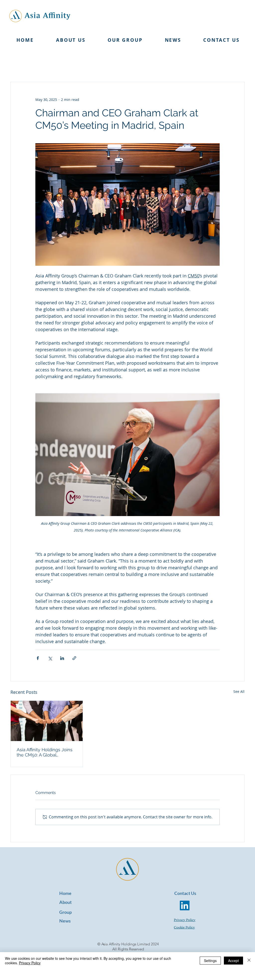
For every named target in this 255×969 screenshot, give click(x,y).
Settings (210, 960)
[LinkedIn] (185, 905)
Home (65, 893)
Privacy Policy (30, 962)
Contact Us (185, 893)
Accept (233, 960)
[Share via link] (74, 658)
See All (239, 691)
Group (65, 912)
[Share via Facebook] (37, 658)
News (65, 921)
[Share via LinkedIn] (62, 658)
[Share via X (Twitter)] (50, 658)
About (65, 902)
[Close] (249, 960)
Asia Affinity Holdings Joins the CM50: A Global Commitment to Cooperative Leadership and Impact (46, 752)
